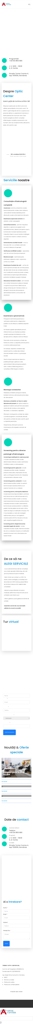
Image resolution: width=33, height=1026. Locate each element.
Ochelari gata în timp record (13, 773)
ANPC (5, 977)
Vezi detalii (4, 781)
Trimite (6, 943)
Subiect (5, 922)
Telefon (5, 707)
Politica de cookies (9, 982)
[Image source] (16, 960)
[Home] (6, 6)
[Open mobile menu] (29, 4)
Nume (5, 692)
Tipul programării (8, 715)
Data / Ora (6, 722)
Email (4, 698)
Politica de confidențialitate (11, 984)
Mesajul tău (6, 930)
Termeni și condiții (9, 980)
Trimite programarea (9, 732)
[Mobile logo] (8, 1015)
